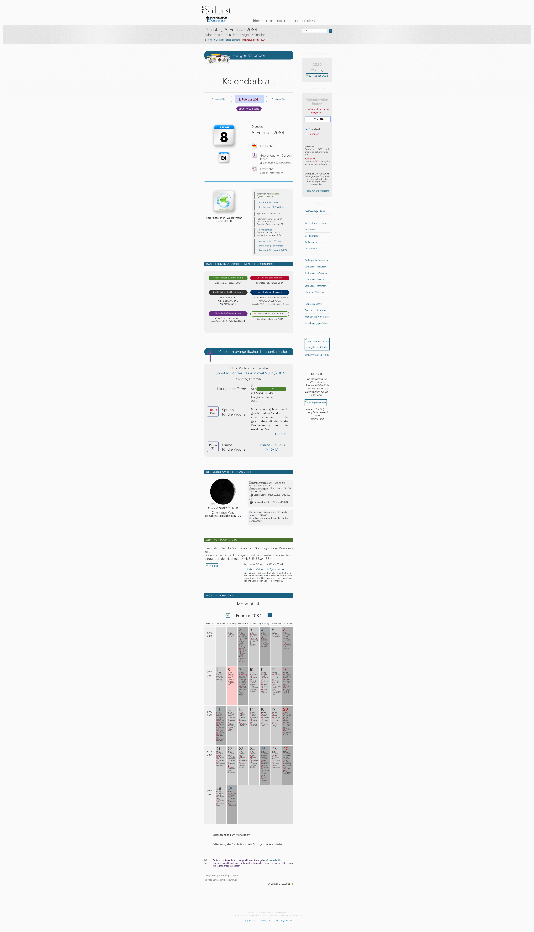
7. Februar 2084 (219, 99)
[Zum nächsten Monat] (270, 616)
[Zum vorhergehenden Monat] (228, 616)
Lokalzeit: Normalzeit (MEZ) (273, 250)
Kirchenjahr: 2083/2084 (271, 207)
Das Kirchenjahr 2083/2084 (317, 355)
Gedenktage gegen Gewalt (316, 323)
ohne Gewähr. (275, 860)
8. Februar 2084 (249, 99)
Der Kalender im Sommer (316, 273)
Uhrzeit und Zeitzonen (314, 292)
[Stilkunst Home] (216, 22)
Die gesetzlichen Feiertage (316, 223)
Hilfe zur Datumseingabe (318, 190)
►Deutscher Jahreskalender (226, 39)
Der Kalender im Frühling (315, 266)
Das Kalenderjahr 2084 (315, 211)
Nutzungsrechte (284, 920)
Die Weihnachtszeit (313, 248)
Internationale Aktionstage (317, 316)
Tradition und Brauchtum (316, 310)
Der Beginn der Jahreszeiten (317, 260)
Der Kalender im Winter (315, 285)
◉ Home (208, 39)
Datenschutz (265, 920)
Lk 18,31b (281, 434)
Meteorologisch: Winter (271, 245)
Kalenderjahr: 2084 (268, 202)
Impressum (250, 920)
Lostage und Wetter (313, 304)
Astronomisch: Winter (270, 241)
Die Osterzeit (310, 229)
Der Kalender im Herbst (315, 279)
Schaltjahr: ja (265, 229)
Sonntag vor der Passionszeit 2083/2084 (250, 373)
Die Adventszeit (312, 242)
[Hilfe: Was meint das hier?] (288, 328)
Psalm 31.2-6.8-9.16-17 (273, 447)
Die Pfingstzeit (311, 235)
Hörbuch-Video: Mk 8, (265, 569)
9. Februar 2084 (279, 99)
